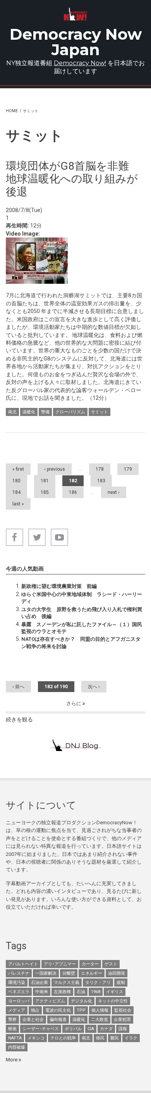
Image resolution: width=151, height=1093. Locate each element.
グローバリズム (70, 411)
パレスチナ (18, 973)
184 (16, 492)
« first (18, 469)
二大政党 (99, 1019)
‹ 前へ (18, 686)
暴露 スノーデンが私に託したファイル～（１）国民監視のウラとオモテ (81, 627)
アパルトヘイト (23, 964)
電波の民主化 (58, 1010)
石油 (81, 991)
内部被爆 (16, 1047)
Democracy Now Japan (76, 42)
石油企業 (39, 982)
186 (73, 492)
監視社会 (122, 1010)
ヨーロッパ (18, 1001)
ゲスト (111, 964)
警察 (12, 1019)
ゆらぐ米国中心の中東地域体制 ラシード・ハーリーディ (81, 597)
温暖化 (28, 411)
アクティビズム (50, 1001)
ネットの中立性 (113, 1001)
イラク (131, 1038)
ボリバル (73, 1028)
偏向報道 (58, 1019)
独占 (35, 1010)
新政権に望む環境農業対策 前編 (59, 586)
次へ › (94, 686)
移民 (100, 1038)
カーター (90, 964)
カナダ (106, 1028)
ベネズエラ (18, 991)
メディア (16, 1010)
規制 (121, 982)
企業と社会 (33, 1019)
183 (101, 480)
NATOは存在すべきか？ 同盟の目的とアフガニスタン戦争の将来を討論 (81, 642)
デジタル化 (81, 1001)
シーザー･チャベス (40, 1028)
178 (100, 469)
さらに (74, 703)
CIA (91, 1028)
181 (45, 480)
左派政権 (62, 991)
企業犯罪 (122, 1019)
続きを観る (19, 719)
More (12, 1060)
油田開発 (116, 973)
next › (114, 492)
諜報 (122, 1028)
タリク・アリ (98, 982)
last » (18, 504)
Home (12, 111)
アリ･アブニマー (60, 964)
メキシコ (36, 1038)
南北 (12, 411)
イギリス (114, 991)
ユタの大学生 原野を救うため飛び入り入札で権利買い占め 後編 (81, 612)
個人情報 (99, 1010)
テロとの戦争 (63, 1038)
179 (128, 469)
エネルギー (91, 973)
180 (16, 480)
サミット (99, 411)
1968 (95, 991)
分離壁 (68, 973)
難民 (114, 1038)
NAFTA (15, 1038)
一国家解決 (46, 973)
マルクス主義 (66, 982)
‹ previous (54, 469)
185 (45, 492)
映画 (12, 1028)
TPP (81, 1010)
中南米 (41, 991)
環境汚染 (16, 982)
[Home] (75, 14)
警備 (45, 411)
